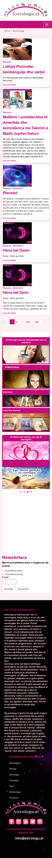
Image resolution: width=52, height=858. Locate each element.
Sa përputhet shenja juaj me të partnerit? (26, 438)
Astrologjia (14, 774)
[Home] (26, 10)
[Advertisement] (26, 526)
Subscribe (8, 588)
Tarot (11, 786)
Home (7, 30)
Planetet (10, 192)
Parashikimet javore (14, 574)
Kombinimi (14, 797)
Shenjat (12, 768)
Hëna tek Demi (15, 292)
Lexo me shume (9, 84)
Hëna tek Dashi (16, 250)
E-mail (6, 577)
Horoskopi (14, 780)
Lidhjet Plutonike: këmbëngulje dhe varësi (24, 69)
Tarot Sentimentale (26, 403)
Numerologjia (12, 367)
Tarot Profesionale (26, 398)
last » (37, 321)
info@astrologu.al (29, 838)
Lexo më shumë (26, 354)
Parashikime (15, 762)
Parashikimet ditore (14, 570)
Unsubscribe (23, 588)
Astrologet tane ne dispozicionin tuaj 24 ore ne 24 (26, 341)
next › (28, 321)
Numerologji (18, 30)
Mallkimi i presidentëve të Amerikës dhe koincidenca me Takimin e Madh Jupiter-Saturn (25, 125)
